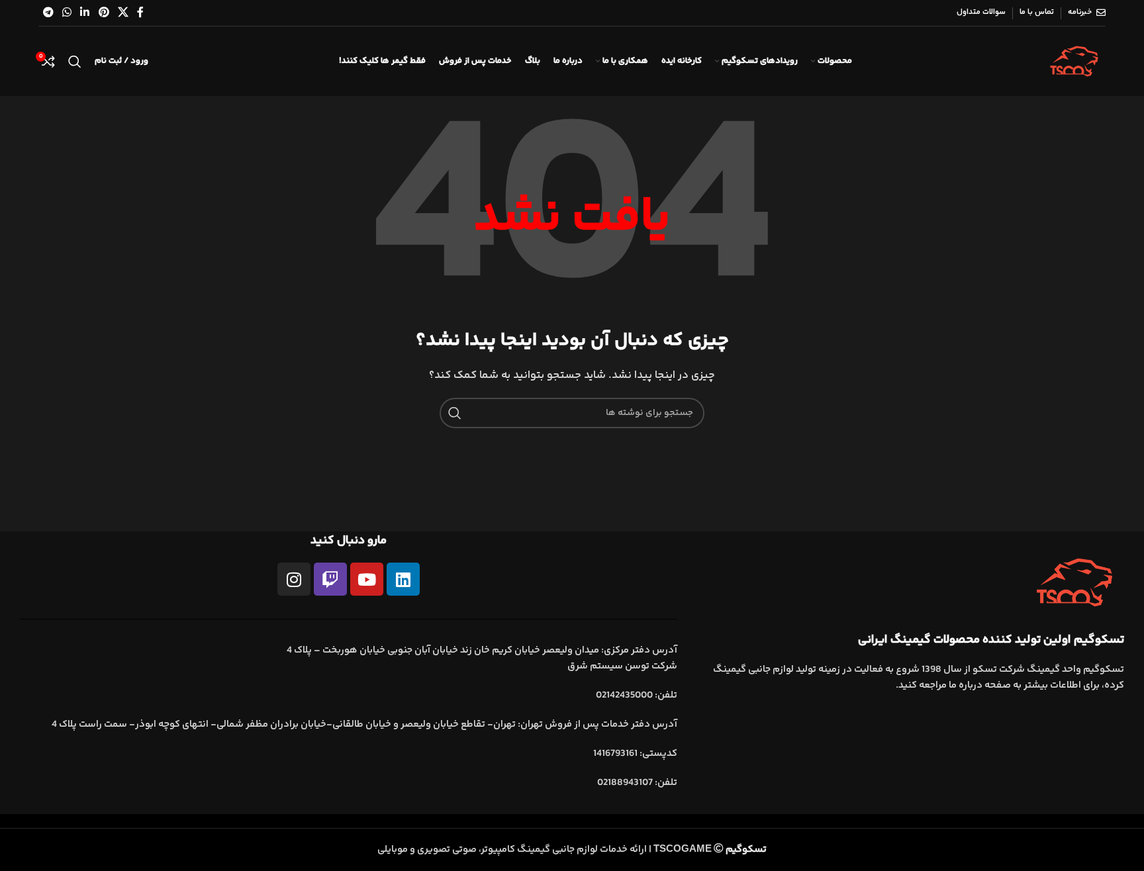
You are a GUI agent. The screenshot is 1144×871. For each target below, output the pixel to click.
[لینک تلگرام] (48, 13)
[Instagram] (293, 579)
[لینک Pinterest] (103, 13)
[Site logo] (1074, 61)
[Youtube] (366, 579)
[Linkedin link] (85, 13)
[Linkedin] (403, 579)
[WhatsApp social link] (67, 13)
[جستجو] (75, 61)
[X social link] (122, 13)
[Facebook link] (140, 13)
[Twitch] (330, 579)
